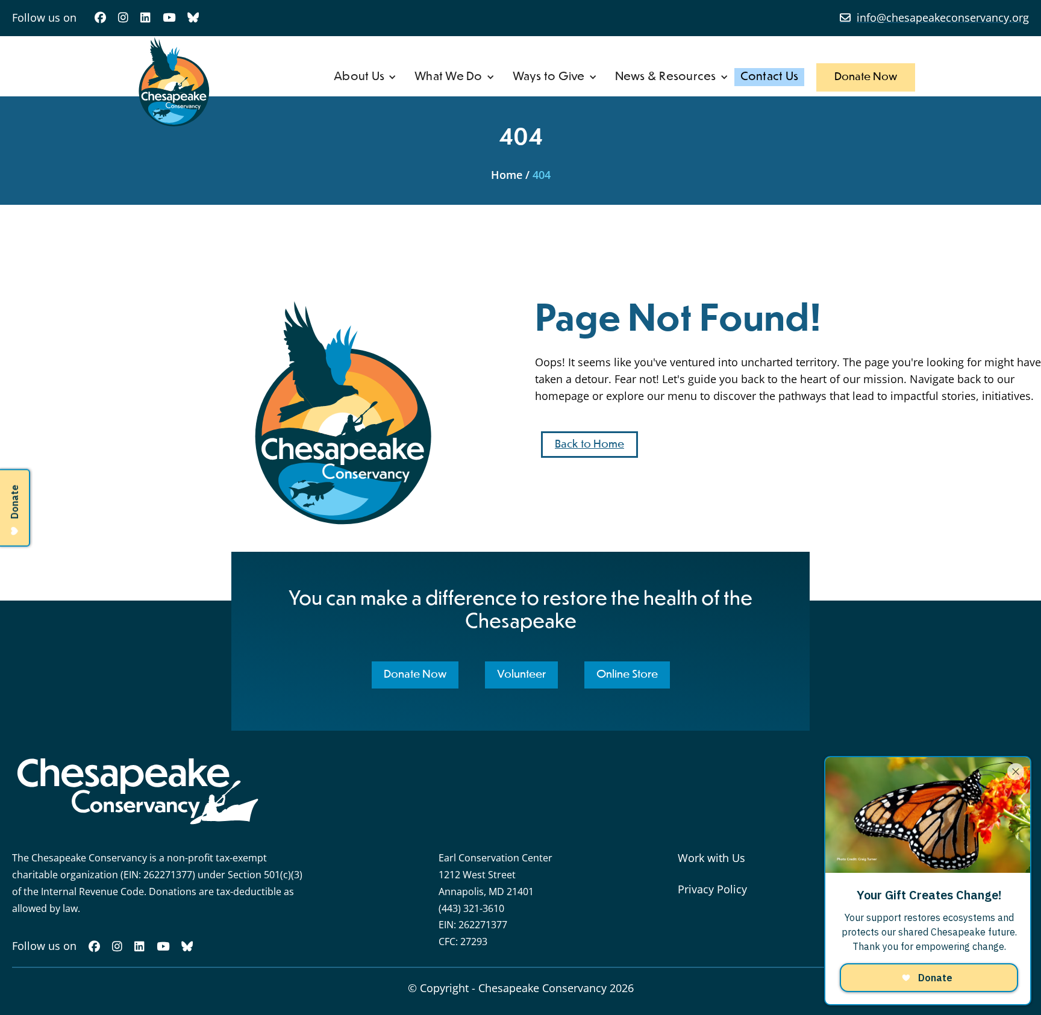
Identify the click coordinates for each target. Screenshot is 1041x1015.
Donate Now (865, 77)
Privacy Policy (712, 889)
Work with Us (711, 858)
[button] (365, 77)
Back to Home (589, 444)
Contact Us (769, 77)
